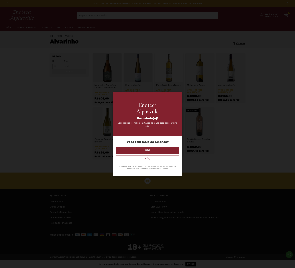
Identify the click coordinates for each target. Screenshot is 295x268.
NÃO (147, 158)
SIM (147, 150)
